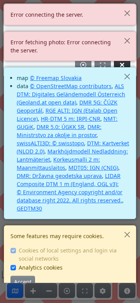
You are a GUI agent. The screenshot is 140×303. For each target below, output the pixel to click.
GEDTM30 (29, 208)
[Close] (127, 13)
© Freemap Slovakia (56, 78)
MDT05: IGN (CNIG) (93, 167)
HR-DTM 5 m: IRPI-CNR (70, 118)
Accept (23, 282)
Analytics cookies (41, 267)
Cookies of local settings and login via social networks (68, 254)
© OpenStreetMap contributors (71, 86)
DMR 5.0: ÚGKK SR (60, 127)
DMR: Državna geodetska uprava (59, 175)
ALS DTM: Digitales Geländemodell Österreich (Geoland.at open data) (71, 94)
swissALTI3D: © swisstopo (50, 143)
